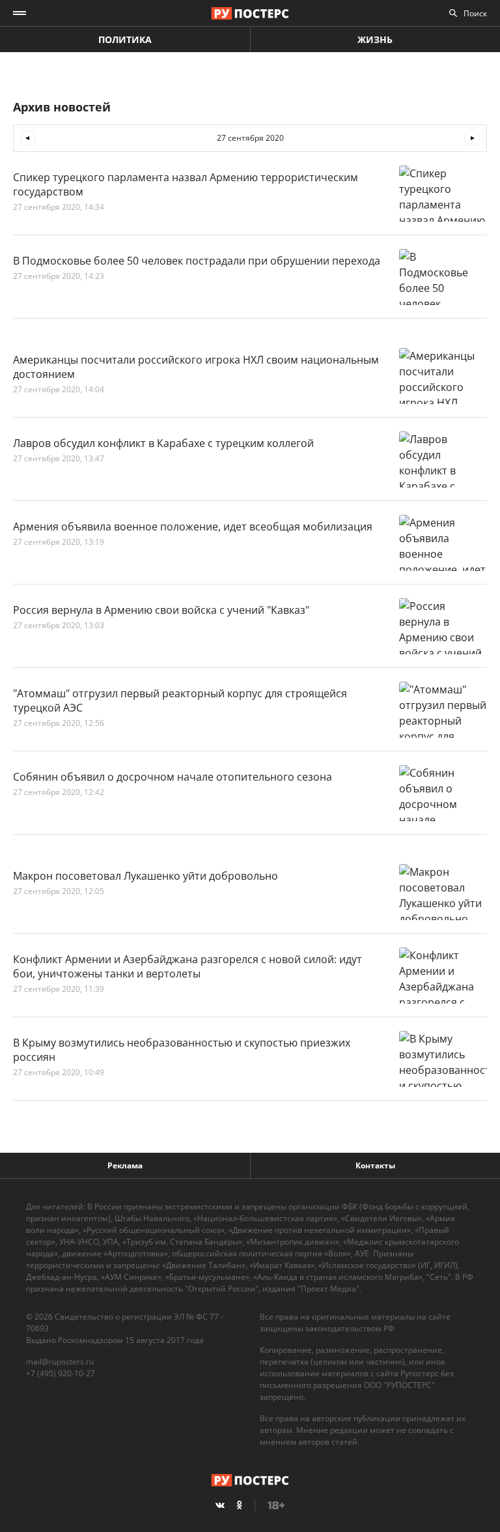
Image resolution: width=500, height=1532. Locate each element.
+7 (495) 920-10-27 (60, 1373)
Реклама (125, 1165)
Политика (125, 39)
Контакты (375, 1165)
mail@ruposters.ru (60, 1361)
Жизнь (375, 39)
